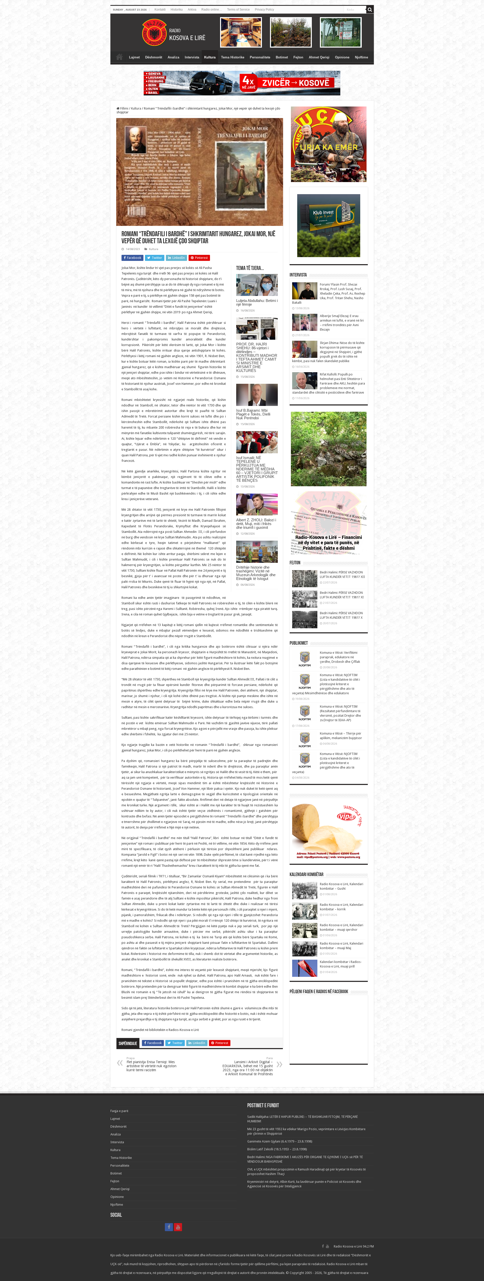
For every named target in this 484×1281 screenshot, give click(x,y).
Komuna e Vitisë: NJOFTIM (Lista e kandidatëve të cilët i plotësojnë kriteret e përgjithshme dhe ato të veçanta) (326, 763)
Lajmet (134, 57)
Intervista (192, 57)
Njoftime (361, 57)
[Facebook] (169, 1227)
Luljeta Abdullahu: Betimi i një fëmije (257, 302)
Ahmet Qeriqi (319, 57)
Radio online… (211, 9)
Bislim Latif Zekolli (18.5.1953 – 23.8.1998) (277, 1149)
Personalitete (260, 57)
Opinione (342, 57)
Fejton (298, 57)
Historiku (177, 9)
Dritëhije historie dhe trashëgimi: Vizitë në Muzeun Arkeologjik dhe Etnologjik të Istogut (256, 573)
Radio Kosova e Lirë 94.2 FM (354, 1246)
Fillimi (123, 108)
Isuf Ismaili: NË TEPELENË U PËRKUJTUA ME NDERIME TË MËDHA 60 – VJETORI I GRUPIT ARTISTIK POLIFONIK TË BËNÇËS (257, 469)
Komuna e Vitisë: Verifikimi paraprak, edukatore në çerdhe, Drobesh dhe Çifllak (340, 657)
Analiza (173, 57)
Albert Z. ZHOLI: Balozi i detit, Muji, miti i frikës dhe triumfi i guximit (256, 524)
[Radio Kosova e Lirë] (242, 32)
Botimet (282, 57)
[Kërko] (370, 9)
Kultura (210, 57)
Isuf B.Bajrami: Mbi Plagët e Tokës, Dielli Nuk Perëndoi (253, 414)
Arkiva (192, 9)
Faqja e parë (119, 56)
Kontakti (160, 9)
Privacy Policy (264, 9)
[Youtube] (178, 1227)
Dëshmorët (153, 57)
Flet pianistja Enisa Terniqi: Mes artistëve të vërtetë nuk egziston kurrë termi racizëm (151, 1064)
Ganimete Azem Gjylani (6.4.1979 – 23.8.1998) (279, 1141)
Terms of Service (238, 9)
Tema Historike (232, 57)
